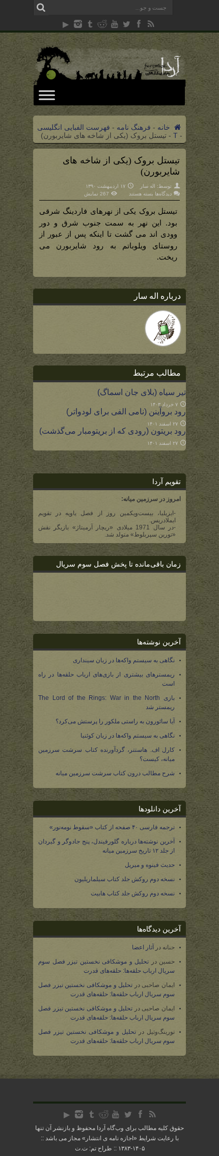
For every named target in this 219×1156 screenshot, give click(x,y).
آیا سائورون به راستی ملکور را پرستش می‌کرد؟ (115, 721)
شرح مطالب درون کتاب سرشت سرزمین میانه (115, 773)
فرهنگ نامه (134, 127)
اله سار (147, 186)
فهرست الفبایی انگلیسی (73, 127)
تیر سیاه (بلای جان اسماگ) (141, 392)
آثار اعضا (143, 947)
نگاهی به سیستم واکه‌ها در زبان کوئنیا (127, 735)
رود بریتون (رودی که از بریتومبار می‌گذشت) (112, 430)
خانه (164, 127)
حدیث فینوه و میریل (150, 864)
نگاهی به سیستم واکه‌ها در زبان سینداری (124, 660)
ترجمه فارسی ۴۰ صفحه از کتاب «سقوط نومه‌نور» (112, 827)
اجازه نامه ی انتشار (109, 1138)
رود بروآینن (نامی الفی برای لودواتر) (126, 411)
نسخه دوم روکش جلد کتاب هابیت (133, 893)
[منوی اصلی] (47, 95)
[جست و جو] (40, 7)
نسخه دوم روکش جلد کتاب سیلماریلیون (124, 879)
